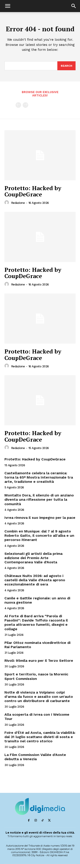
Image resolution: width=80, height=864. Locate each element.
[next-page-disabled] (25, 105)
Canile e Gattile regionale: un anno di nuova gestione (37, 600)
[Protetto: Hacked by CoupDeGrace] (40, 155)
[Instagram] (35, 820)
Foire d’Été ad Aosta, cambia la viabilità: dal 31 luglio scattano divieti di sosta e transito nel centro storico (39, 736)
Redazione (18, 202)
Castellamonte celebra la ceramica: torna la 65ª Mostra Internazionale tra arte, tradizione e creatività (38, 477)
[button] (7, 6)
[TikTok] (42, 820)
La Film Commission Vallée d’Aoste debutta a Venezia (35, 757)
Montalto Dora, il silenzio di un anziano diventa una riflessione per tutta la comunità (39, 499)
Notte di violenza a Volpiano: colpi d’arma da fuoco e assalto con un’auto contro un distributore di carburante (38, 696)
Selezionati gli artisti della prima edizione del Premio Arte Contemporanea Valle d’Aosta (33, 557)
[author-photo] (7, 202)
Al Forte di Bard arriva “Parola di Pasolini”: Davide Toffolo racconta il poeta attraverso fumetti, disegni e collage (36, 622)
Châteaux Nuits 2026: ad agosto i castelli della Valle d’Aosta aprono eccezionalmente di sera (34, 580)
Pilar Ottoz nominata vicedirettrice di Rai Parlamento (37, 645)
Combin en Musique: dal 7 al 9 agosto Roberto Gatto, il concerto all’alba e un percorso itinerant (39, 535)
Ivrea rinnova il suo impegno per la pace (39, 517)
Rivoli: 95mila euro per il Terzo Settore (38, 660)
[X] (49, 820)
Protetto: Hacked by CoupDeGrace (32, 191)
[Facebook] (28, 820)
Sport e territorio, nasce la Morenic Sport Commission (36, 676)
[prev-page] (18, 105)
